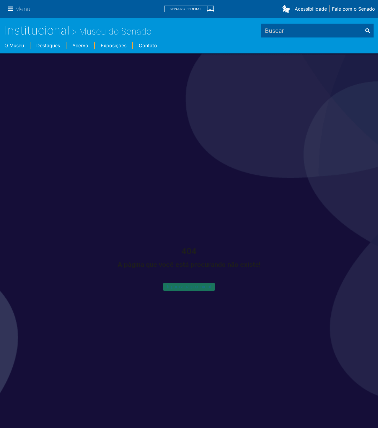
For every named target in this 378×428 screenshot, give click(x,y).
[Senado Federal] (189, 9)
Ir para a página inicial (189, 287)
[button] (287, 9)
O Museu (14, 45)
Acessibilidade (311, 9)
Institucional (37, 30)
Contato (148, 45)
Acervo (80, 45)
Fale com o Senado (353, 9)
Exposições (113, 45)
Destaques (48, 45)
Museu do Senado (115, 31)
